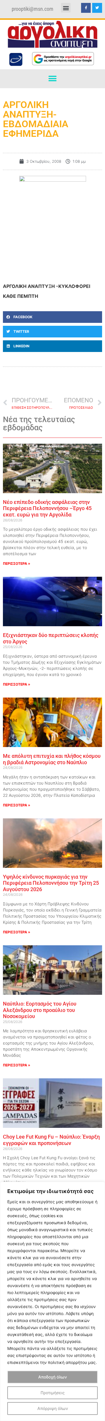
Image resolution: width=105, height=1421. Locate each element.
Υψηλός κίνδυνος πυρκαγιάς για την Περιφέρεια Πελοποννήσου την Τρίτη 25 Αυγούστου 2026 (51, 883)
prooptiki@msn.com (32, 9)
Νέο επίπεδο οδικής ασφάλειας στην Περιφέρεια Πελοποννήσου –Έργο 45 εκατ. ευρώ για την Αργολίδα (47, 508)
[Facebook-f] (86, 8)
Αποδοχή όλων (52, 1376)
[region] (52, 1301)
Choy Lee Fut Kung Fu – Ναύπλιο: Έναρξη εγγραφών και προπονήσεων (51, 1140)
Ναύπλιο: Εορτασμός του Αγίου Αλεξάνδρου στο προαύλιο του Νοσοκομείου (39, 1010)
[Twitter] (97, 8)
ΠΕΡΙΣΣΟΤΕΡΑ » (16, 563)
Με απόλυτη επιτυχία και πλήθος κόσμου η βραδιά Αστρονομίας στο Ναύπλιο (52, 759)
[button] (66, 8)
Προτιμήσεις (53, 1392)
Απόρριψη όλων (52, 1408)
